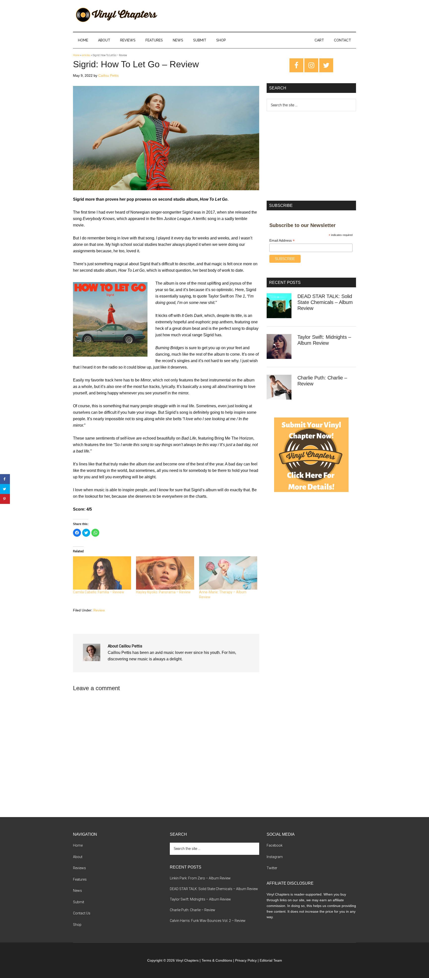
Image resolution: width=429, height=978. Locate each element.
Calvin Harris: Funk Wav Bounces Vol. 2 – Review (208, 921)
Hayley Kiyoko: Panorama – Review (163, 592)
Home (76, 55)
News (77, 891)
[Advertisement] (311, 156)
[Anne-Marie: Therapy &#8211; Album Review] (228, 573)
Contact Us (81, 913)
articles (86, 55)
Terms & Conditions (217, 960)
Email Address (282, 240)
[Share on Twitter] (5, 489)
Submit (78, 902)
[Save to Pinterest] (5, 499)
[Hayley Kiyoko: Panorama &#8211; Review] (165, 573)
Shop (77, 925)
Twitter (272, 868)
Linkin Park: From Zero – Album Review (200, 878)
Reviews (79, 868)
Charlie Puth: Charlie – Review (192, 910)
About (77, 857)
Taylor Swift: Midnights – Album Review (200, 899)
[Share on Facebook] (5, 479)
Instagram (275, 857)
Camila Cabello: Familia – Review (98, 592)
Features (80, 879)
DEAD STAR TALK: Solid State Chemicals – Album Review (325, 302)
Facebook (275, 845)
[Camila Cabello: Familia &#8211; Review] (102, 573)
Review (99, 610)
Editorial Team (271, 960)
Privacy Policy (246, 960)
